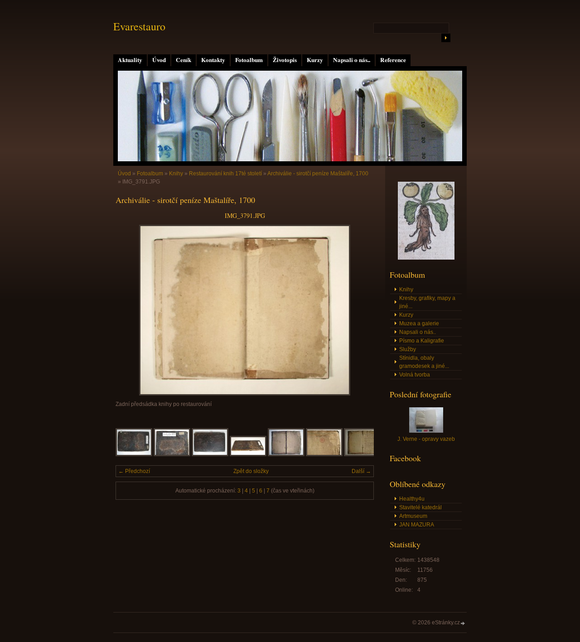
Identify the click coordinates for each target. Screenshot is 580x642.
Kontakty (213, 59)
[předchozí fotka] (130, 310)
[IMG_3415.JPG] (248, 454)
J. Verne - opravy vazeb (426, 439)
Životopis (285, 59)
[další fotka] (359, 310)
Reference (393, 59)
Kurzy (315, 59)
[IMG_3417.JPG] (324, 454)
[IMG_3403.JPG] (134, 454)
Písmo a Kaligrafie (421, 341)
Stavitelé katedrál (420, 507)
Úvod (159, 59)
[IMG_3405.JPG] (172, 454)
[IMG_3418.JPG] (362, 454)
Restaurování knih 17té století (225, 173)
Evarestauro (139, 26)
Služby (407, 349)
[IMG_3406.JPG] (210, 454)
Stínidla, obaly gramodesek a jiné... (424, 362)
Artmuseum (413, 516)
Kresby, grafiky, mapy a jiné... (427, 302)
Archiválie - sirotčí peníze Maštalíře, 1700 (317, 173)
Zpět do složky (251, 471)
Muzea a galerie (419, 323)
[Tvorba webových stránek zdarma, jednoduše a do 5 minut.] (463, 623)
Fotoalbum (249, 59)
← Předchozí (134, 471)
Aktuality (130, 59)
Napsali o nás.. (351, 59)
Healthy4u (412, 499)
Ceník (183, 59)
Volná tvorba (414, 375)
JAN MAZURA (416, 524)
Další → (361, 471)
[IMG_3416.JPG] (286, 454)
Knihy (176, 173)
